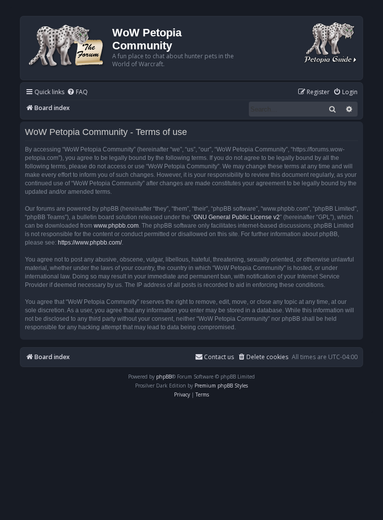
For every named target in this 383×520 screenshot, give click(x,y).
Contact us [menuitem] (219, 357)
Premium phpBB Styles (221, 385)
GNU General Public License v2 (236, 217)
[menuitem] (77, 92)
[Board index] (67, 44)
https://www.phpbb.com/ (90, 242)
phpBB (164, 376)
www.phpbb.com (116, 225)
